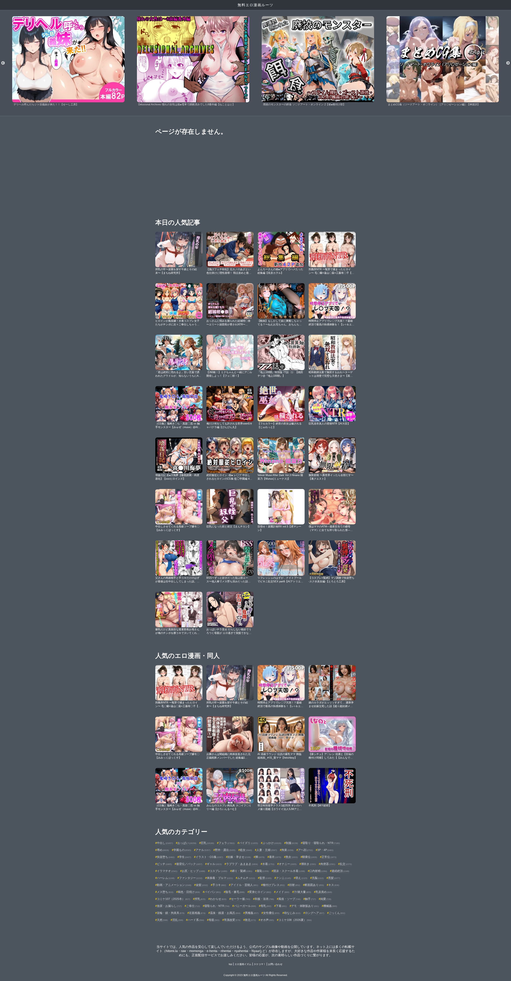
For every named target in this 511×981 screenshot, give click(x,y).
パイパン (212, 891)
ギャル (214, 863)
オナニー (287, 863)
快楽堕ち (165, 856)
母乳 (265, 905)
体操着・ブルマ (220, 877)
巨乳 (207, 843)
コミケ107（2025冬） (173, 898)
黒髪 (334, 877)
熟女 (292, 856)
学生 (185, 856)
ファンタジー (190, 877)
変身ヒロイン (260, 891)
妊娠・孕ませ (239, 856)
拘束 (287, 850)
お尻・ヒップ (193, 870)
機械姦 (330, 905)
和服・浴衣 (264, 898)
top (230, 964)
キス (333, 884)
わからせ (218, 898)
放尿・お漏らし (169, 905)
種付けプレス (274, 884)
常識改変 (232, 919)
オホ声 (267, 919)
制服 (292, 843)
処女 (246, 850)
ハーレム (165, 877)
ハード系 (196, 919)
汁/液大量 (302, 891)
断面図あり (314, 884)
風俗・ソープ (289, 898)
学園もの (182, 850)
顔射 (294, 884)
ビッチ (164, 863)
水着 (268, 863)
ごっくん (337, 912)
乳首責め (324, 891)
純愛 (325, 898)
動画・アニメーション (174, 884)
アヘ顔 (305, 850)
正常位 (329, 856)
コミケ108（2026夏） (295, 919)
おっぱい (186, 843)
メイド (282, 891)
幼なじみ (292, 912)
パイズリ (248, 843)
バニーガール (245, 905)
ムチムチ (246, 877)
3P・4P (325, 850)
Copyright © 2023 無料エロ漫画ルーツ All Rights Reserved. (256, 975)
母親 (214, 919)
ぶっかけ (271, 843)
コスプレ (218, 870)
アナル (203, 850)
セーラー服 (240, 898)
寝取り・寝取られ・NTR (321, 843)
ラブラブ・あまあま (242, 863)
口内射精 (318, 870)
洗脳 (318, 877)
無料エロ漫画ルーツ (255, 5)
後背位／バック (189, 863)
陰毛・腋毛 (235, 891)
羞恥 (263, 870)
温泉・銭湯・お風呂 (225, 912)
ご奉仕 (193, 905)
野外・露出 (225, 850)
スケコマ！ (260, 964)
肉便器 (327, 863)
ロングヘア (314, 912)
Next (508, 63)
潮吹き (308, 863)
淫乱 (177, 919)
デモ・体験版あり (305, 905)
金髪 (202, 884)
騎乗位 (309, 856)
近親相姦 (197, 912)
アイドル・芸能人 (244, 884)
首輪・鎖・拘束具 (170, 912)
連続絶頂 (340, 870)
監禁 (265, 877)
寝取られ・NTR (216, 905)
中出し (165, 843)
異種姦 (251, 912)
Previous (3, 63)
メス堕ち (165, 891)
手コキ (219, 884)
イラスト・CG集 (209, 856)
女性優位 (271, 912)
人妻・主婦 (266, 850)
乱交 (346, 863)
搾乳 (200, 898)
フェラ (227, 843)
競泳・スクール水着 (289, 870)
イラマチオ (167, 870)
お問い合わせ (275, 964)
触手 (310, 898)
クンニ (283, 877)
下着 (281, 905)
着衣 (275, 856)
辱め (163, 850)
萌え (301, 877)
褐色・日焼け (189, 891)
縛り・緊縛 (242, 870)
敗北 (250, 919)
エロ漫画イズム (243, 964)
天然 (162, 919)
